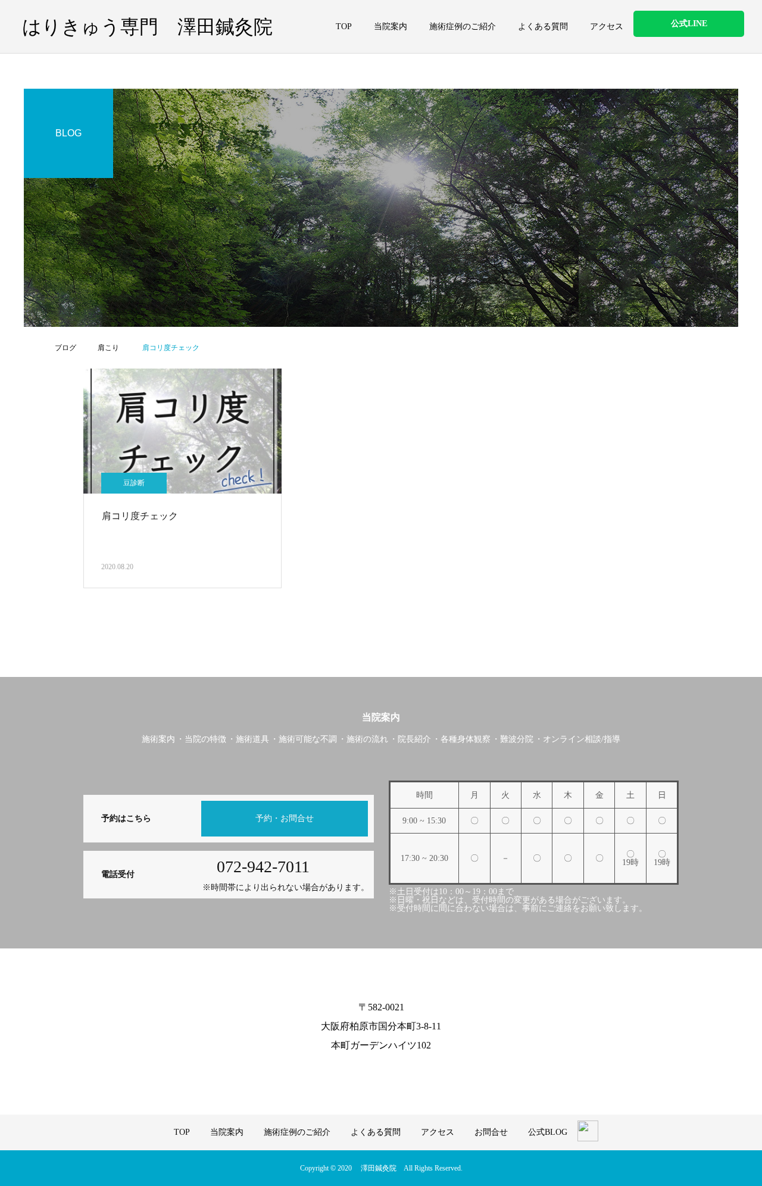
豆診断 (134, 483)
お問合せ (491, 1132)
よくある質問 (543, 26)
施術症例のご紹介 (462, 26)
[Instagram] (372, 1073)
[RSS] (390, 1073)
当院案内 (390, 26)
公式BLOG (547, 1132)
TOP (344, 26)
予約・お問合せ (284, 818)
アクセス (606, 26)
